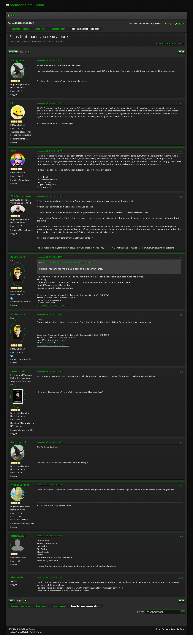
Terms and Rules (168, 629)
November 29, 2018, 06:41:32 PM (50, 371)
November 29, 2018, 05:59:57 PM (50, 314)
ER (11, 103)
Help (158, 629)
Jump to (140, 611)
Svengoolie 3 (18, 60)
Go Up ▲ (180, 629)
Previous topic (163, 43)
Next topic (178, 43)
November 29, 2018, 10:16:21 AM (50, 151)
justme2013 (17, 535)
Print (181, 52)
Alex (13, 151)
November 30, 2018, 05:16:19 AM (50, 442)
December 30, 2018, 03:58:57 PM (49, 577)
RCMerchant (17, 257)
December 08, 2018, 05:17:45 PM (49, 536)
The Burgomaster (21, 196)
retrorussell (17, 371)
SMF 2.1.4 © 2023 (15, 629)
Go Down (13, 52)
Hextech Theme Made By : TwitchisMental (25, 632)
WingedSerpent (19, 484)
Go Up (11, 600)
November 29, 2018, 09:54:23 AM (50, 103)
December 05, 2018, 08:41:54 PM (49, 485)
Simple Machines (29, 629)
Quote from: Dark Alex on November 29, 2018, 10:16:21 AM (66, 262)
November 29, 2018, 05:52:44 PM (50, 257)
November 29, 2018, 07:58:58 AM (50, 60)
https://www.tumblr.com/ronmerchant (53, 305)
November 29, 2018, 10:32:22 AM (50, 196)
